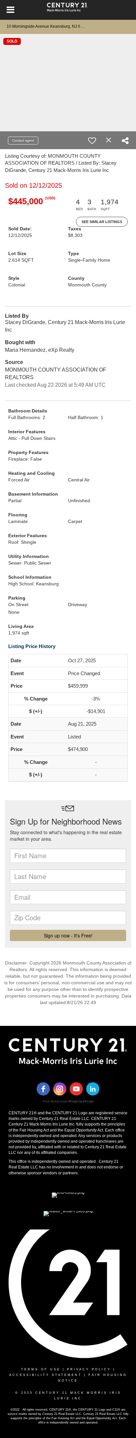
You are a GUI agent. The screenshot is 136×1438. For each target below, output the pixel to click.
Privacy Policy (89, 1369)
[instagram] (59, 1088)
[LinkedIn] (92, 1088)
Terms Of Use (40, 1369)
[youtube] (76, 1088)
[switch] (92, 141)
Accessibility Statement (45, 1375)
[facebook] (43, 1088)
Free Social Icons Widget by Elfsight (68, 1101)
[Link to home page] (68, 10)
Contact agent (23, 140)
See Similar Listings (102, 222)
